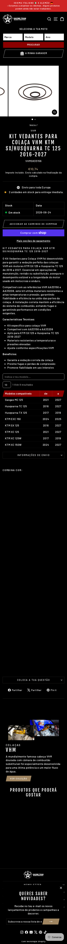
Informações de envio (33, 455)
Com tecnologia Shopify (33, 941)
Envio (28, 172)
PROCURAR (33, 44)
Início (33, 125)
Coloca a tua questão (33, 680)
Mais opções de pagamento (33, 240)
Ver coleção (18, 778)
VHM (33, 130)
